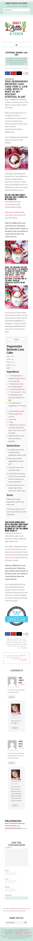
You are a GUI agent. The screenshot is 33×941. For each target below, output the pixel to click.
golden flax (20, 389)
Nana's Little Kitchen (16, 29)
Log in (26, 933)
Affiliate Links (9, 79)
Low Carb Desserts (20, 60)
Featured (10, 60)
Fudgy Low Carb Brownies (15, 276)
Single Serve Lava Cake (17, 639)
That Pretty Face (21, 931)
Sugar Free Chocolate (16, 64)
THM (9, 646)
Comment (8, 847)
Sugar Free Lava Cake (14, 641)
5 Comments (24, 648)
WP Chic (27, 930)
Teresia (14, 714)
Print (16, 340)
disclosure (26, 68)
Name (7, 871)
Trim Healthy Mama (18, 646)
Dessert (23, 58)
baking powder (19, 411)
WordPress (18, 933)
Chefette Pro (19, 932)
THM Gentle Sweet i (12, 533)
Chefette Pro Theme (15, 930)
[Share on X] (19, 73)
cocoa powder (16, 392)
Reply (12, 697)
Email (7, 879)
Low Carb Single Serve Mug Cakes (16, 62)
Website (7, 887)
